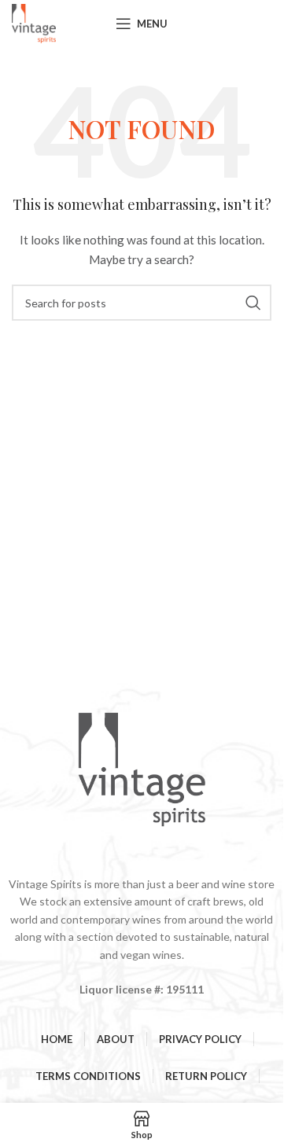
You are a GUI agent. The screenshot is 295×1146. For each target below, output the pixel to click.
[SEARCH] (253, 303)
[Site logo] (34, 22)
